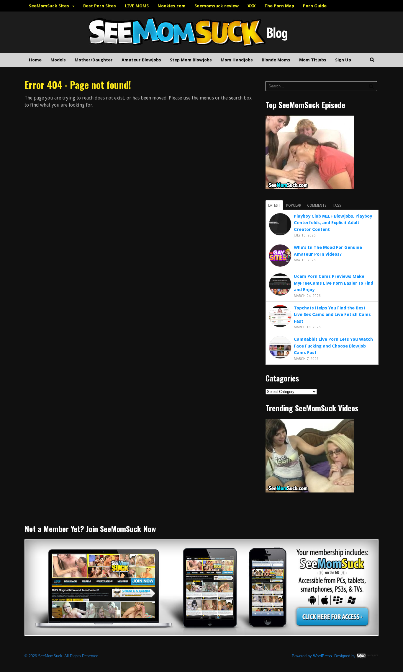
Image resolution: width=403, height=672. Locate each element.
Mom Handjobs (237, 60)
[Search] (371, 86)
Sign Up (343, 60)
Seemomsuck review (216, 6)
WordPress (322, 656)
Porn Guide (315, 6)
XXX (251, 6)
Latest (274, 205)
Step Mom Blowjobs (191, 60)
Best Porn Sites (99, 6)
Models (58, 60)
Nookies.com (172, 6)
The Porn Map (279, 6)
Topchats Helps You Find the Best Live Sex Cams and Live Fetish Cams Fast (332, 314)
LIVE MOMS (137, 6)
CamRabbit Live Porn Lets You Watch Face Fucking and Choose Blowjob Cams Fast (333, 346)
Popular (293, 205)
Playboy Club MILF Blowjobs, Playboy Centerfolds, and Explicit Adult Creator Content (333, 222)
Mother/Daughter (94, 60)
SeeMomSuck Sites (49, 6)
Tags (336, 205)
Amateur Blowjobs (141, 60)
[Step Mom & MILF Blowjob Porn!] (172, 49)
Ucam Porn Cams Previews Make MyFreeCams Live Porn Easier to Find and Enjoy (333, 283)
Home (35, 60)
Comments (317, 205)
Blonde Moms (276, 60)
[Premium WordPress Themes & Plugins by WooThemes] (368, 656)
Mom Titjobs (312, 60)
